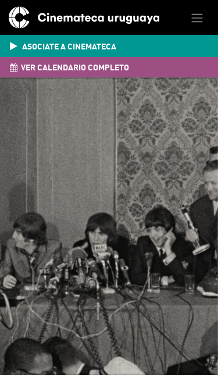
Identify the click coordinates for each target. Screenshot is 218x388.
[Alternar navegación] (197, 17)
